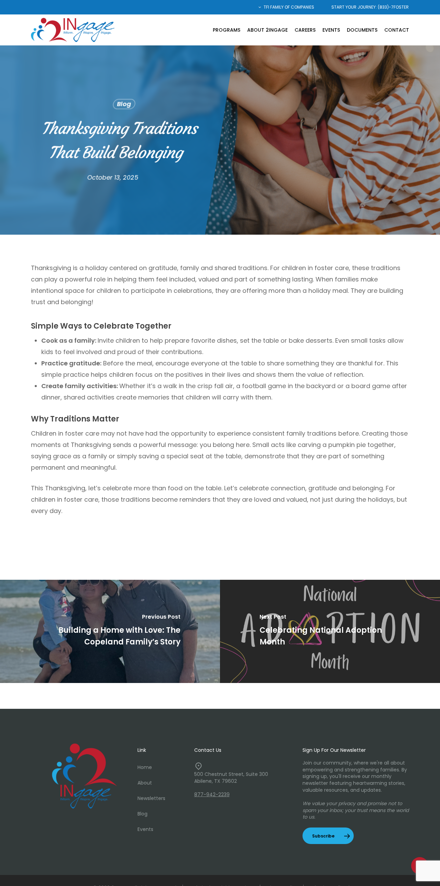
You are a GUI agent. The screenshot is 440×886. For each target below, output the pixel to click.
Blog (124, 104)
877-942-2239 (212, 794)
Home (145, 767)
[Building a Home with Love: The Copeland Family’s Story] (110, 631)
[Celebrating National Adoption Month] (330, 631)
